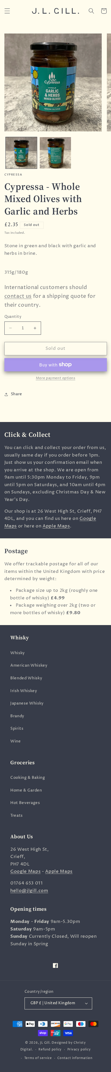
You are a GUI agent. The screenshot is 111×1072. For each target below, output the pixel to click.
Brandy (17, 716)
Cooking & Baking (27, 777)
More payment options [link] (55, 378)
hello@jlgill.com (29, 891)
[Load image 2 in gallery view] (55, 153)
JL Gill (44, 1043)
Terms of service (38, 1058)
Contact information (74, 1058)
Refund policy (50, 1049)
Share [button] (16, 394)
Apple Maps (56, 526)
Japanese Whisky (27, 703)
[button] (7, 11)
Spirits (16, 728)
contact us (18, 296)
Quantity (13, 316)
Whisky (17, 653)
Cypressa (13, 175)
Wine (15, 741)
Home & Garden (26, 790)
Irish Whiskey (23, 691)
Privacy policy (79, 1049)
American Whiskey (28, 665)
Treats (16, 815)
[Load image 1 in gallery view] (21, 153)
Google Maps (25, 871)
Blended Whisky (26, 678)
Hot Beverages (25, 803)
